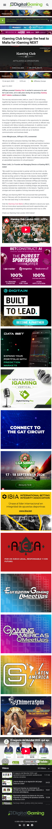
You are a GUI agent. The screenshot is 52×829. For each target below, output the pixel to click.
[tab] (26, 775)
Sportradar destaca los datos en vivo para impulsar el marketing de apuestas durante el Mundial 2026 (28, 797)
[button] (4, 5)
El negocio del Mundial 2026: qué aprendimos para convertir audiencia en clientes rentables (27, 775)
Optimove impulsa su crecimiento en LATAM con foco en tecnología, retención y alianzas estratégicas (28, 790)
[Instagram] (24, 825)
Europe (43, 81)
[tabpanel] (26, 751)
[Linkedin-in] (20, 825)
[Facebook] (32, 825)
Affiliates (37, 81)
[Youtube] (28, 825)
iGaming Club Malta (15, 204)
